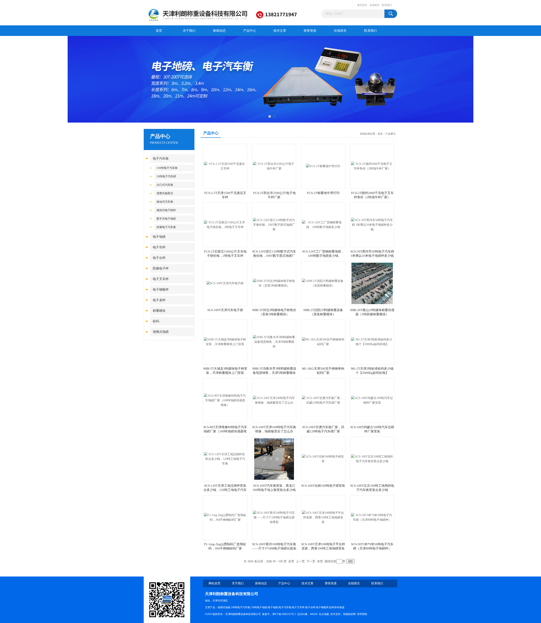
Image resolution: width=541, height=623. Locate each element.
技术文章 (279, 30)
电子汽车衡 (161, 158)
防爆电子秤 (161, 268)
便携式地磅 (161, 331)
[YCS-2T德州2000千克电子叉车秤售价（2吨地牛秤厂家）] (372, 166)
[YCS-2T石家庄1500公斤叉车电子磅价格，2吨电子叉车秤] (225, 224)
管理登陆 (362, 614)
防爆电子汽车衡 (166, 227)
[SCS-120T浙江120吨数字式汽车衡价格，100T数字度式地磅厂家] (274, 224)
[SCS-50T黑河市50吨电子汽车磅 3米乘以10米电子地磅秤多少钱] (372, 224)
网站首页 (214, 583)
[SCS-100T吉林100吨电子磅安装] (323, 458)
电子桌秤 (159, 300)
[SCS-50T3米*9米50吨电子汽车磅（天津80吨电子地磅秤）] (372, 517)
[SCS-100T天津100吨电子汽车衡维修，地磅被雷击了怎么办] (274, 400)
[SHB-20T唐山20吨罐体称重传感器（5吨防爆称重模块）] (372, 283)
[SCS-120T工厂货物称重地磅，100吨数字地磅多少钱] (323, 224)
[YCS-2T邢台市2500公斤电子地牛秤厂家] (274, 166)
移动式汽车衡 (165, 201)
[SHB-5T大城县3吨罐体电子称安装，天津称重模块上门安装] (225, 341)
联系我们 (387, 5)
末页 (320, 561)
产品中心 (249, 30)
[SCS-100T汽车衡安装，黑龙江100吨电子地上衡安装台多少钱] (274, 458)
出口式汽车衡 (165, 184)
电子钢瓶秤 (161, 289)
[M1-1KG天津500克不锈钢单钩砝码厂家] (323, 341)
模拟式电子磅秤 (166, 210)
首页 (159, 30)
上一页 (300, 561)
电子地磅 (159, 236)
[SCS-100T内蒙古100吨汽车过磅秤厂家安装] (372, 400)
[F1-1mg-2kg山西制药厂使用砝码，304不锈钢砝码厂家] (225, 517)
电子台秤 (159, 258)
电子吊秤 (159, 247)
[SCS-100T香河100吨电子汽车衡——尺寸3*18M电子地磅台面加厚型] (274, 517)
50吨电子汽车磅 (166, 176)
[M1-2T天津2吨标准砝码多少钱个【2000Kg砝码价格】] (372, 341)
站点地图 (324, 614)
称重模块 (159, 310)
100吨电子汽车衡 (167, 167)
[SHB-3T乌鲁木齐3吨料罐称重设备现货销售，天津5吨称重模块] (274, 341)
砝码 (156, 321)
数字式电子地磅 (166, 218)
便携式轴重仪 (165, 193)
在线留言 (374, 5)
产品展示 (390, 133)
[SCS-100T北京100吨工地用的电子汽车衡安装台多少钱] (372, 458)
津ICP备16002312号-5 (284, 614)
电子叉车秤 (161, 279)
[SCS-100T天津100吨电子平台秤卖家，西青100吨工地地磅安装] (323, 517)
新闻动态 (219, 30)
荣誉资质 (310, 30)
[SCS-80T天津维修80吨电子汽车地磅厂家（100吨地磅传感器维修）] (225, 400)
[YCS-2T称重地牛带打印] (323, 166)
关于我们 (189, 30)
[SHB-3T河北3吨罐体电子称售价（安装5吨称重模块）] (274, 283)
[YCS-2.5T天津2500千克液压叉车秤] (225, 166)
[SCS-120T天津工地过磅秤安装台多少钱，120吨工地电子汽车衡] (225, 458)
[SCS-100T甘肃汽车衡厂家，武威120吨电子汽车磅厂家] (323, 400)
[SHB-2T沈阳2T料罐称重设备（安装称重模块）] (323, 283)
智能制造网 (349, 614)
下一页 (310, 561)
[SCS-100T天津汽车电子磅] (225, 283)
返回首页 (362, 5)
